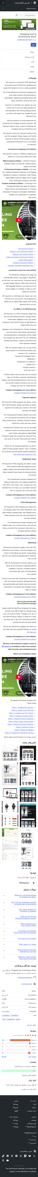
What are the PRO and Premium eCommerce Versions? (25, 917)
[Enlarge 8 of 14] (16, 764)
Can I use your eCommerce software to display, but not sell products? (23, 903)
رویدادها (15, 1120)
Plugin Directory (31, 8)
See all (4, 1057)
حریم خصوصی (31, 1111)
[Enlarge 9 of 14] (16, 790)
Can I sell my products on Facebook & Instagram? (27, 910)
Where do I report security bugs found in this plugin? (27, 958)
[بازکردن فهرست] (3, 3)
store (4, 1019)
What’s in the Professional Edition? (21, 251)
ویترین (16, 1101)
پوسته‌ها (15, 1104)
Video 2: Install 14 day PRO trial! (22, 710)
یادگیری (33, 1117)
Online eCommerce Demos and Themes (19, 257)
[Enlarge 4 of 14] (34, 806)
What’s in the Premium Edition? (23, 254)
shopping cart (11, 1019)
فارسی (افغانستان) (26, 1151)
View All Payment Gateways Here (24, 454)
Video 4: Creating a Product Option (21, 716)
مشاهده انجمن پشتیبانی (29, 1075)
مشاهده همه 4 (6, 1011)
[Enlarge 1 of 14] (34, 748)
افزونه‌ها (15, 1107)
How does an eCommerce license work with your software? (25, 932)
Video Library (31, 737)
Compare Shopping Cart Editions (25, 393)
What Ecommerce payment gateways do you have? (27, 950)
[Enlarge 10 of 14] (16, 803)
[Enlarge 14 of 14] (16, 855)
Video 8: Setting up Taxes (24, 727)
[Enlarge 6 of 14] (34, 848)
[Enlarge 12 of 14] (16, 830)
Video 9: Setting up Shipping (23, 730)
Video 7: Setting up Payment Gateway (20, 724)
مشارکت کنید (14, 1117)
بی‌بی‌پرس (32, 1139)
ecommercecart (27, 984)
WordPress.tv (30, 1127)
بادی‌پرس (32, 1143)
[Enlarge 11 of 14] (16, 817)
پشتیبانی (31, 71)
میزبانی (34, 1107)
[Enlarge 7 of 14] (16, 748)
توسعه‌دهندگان (31, 1123)
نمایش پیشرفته (31, 1025)
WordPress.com (30, 1133)
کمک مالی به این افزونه (29, 1089)
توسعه (32, 66)
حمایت (15, 1123)
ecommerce (6, 1015)
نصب (32, 62)
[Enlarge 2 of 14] (34, 764)
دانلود (33, 45)
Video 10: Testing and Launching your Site (19, 733)
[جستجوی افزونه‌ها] (16, 15)
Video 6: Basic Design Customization (20, 721)
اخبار (34, 1104)
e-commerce (14, 1015)
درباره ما (33, 1101)
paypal (18, 1019)
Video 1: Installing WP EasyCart (22, 707)
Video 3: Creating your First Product (21, 713)
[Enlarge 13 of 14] (16, 841)
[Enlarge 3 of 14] (34, 790)
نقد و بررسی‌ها (29, 57)
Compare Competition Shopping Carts (20, 265)
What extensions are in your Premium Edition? (28, 924)
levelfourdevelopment (24, 40)
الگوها (16, 1111)
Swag (15, 1127)
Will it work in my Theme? (27, 944)
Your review (32, 1057)
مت (34, 1136)
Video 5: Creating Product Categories (20, 719)
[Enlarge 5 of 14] (34, 831)
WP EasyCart (31, 632)
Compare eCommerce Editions (23, 263)
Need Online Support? (26, 260)
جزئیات (32, 52)
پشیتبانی (33, 1120)
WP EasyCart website (25, 249)
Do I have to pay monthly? (27, 938)
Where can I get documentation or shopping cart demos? (25, 896)
